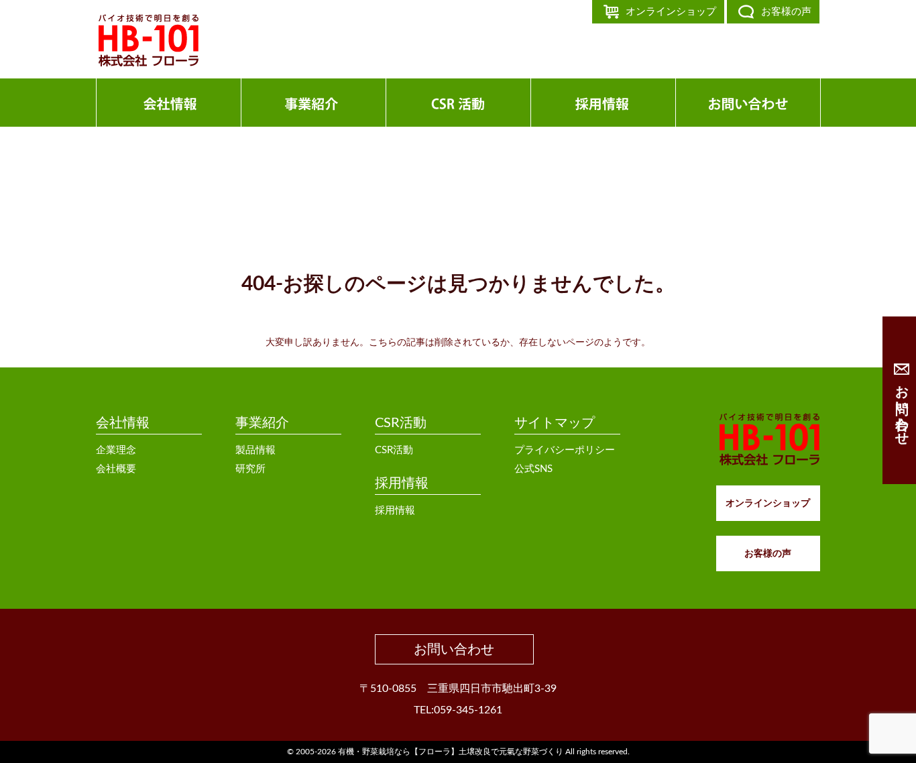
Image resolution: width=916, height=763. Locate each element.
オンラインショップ (671, 12)
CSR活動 (400, 423)
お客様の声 (786, 12)
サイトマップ (554, 423)
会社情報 (123, 423)
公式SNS (533, 469)
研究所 (250, 469)
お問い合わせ (454, 649)
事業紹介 (262, 423)
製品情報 (255, 450)
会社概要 (116, 469)
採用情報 (401, 483)
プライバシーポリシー (564, 450)
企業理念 (116, 450)
